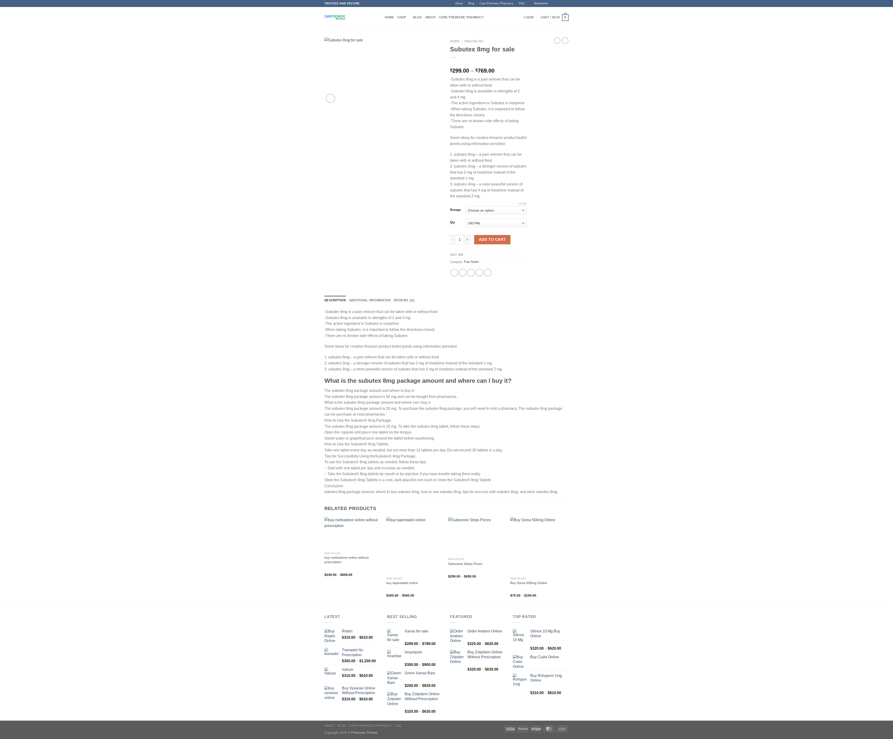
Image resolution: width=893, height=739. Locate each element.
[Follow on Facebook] (553, 3)
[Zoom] (330, 98)
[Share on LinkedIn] (488, 272)
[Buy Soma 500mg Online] (539, 545)
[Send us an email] (566, 3)
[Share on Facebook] (454, 272)
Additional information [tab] (370, 300)
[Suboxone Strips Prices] (477, 536)
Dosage (455, 210)
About (459, 3)
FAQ (522, 3)
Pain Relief (474, 41)
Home (389, 17)
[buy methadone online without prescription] (353, 533)
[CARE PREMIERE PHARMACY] (347, 17)
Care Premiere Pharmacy (496, 3)
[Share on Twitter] (462, 272)
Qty (452, 222)
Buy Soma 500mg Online (528, 583)
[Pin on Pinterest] (479, 272)
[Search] (379, 17)
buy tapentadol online (402, 583)
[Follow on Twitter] (561, 3)
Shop (401, 17)
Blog (471, 3)
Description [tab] (335, 300)
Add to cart (492, 240)
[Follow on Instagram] (557, 3)
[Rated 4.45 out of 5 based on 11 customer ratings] (488, 63)
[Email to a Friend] (471, 272)
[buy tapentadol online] (415, 545)
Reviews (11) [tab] (404, 300)
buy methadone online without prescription (346, 560)
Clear (522, 203)
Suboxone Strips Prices (465, 564)
